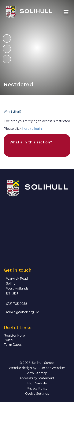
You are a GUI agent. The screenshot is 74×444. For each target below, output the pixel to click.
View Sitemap (37, 373)
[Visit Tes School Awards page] (49, 210)
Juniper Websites (52, 368)
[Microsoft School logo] (11, 248)
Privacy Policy (37, 388)
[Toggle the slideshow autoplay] (7, 59)
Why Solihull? (12, 111)
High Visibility (37, 383)
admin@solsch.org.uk (22, 312)
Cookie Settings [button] (37, 393)
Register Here (14, 335)
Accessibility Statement (37, 378)
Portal (8, 340)
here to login (32, 128)
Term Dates (12, 344)
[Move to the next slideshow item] (7, 38)
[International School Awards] (30, 229)
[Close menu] (66, 12)
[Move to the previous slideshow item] (7, 49)
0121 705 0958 (16, 304)
